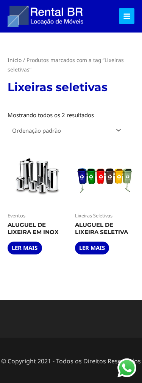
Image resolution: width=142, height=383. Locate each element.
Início (15, 60)
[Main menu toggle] (126, 16)
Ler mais (24, 247)
